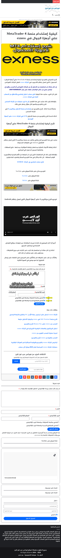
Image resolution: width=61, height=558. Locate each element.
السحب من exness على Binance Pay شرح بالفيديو (40, 324)
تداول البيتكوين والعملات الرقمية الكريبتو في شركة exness (37, 328)
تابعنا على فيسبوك (51, 493)
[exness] (30, 24)
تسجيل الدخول (30, 518)
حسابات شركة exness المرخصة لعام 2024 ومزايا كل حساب (37, 347)
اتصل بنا (40, 555)
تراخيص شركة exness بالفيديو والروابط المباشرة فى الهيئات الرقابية (34, 342)
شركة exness (24, 82)
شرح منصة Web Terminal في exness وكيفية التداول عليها (37, 319)
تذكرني (53, 515)
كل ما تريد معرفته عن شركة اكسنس (17, 101)
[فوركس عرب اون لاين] (52, 8)
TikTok (24, 180)
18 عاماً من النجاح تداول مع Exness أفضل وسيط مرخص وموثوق (30, 19)
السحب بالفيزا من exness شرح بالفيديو (44, 338)
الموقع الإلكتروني (24, 416)
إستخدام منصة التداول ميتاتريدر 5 (19, 109)
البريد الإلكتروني (54, 416)
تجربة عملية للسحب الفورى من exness (44, 333)
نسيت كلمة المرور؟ (8, 511)
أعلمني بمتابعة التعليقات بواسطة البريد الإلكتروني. (42, 422)
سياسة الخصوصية (30, 555)
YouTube (25, 176)
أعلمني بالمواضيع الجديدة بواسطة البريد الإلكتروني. (42, 425)
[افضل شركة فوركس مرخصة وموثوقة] (30, 135)
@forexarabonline (10, 478)
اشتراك (16, 361)
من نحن (20, 555)
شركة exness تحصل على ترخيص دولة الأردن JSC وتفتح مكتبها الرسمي (33, 314)
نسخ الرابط (22, 369)
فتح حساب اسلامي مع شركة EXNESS (30, 162)
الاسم (57, 409)
